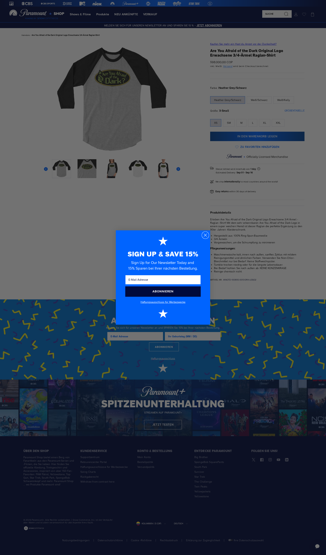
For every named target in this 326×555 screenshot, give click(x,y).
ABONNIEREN (163, 291)
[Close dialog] (205, 235)
